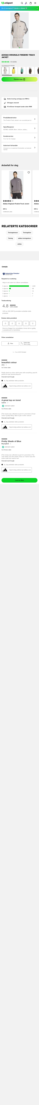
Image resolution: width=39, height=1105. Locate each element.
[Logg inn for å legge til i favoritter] (28, 172)
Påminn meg (18, 79)
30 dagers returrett (13, 102)
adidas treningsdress (24, 238)
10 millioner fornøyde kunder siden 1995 (19, 106)
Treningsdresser (13, 232)
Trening (10, 238)
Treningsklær (27, 232)
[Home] (7, 3)
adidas (20, 244)
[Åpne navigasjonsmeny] (35, 3)
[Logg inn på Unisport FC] (26, 3)
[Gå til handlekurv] (30, 3)
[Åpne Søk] (22, 3)
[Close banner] (37, 8)
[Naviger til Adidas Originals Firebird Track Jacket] (13, 70)
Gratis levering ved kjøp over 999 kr (18, 99)
